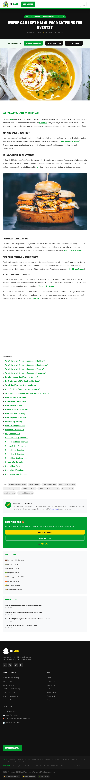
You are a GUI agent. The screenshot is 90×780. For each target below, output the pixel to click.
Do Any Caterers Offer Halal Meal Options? (22, 381)
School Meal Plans (12, 466)
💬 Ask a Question (54, 43)
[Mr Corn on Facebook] (5, 665)
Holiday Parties (76, 766)
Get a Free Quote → (12, 748)
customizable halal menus (17, 484)
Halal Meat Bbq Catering (15, 413)
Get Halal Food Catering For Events (21, 112)
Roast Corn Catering (9, 692)
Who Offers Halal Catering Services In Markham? (25, 361)
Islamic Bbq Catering (13, 421)
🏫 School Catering (12, 564)
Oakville (34, 759)
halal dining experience (11, 489)
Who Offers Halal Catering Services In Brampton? (25, 373)
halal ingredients (9, 493)
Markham (47, 759)
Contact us (54, 509)
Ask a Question (45, 538)
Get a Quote (28, 4)
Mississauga (12, 759)
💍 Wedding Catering (12, 568)
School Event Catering (14, 450)
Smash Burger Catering (10, 696)
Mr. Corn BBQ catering (25, 493)
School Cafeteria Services (16, 474)
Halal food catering (29, 489)
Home (49, 678)
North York (18, 762)
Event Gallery (51, 692)
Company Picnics (18, 766)
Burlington (40, 759)
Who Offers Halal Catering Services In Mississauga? (26, 365)
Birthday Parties (66, 766)
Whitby (67, 759)
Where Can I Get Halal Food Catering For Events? (45, 17)
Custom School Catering (15, 446)
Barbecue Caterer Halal (14, 429)
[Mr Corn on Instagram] (10, 665)
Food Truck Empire (76, 269)
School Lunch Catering (14, 454)
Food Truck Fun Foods (10, 700)
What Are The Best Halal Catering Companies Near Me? (27, 393)
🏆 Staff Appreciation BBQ (14, 577)
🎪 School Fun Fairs (12, 581)
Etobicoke (11, 762)
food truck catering (49, 484)
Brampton (21, 759)
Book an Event (52, 685)
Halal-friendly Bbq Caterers (16, 409)
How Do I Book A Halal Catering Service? (21, 377)
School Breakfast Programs (16, 442)
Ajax (62, 759)
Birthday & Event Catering (11, 689)
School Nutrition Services (16, 458)
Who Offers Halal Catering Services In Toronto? (24, 369)
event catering (34, 484)
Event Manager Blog (72, 250)
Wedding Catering (8, 685)
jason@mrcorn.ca (12, 715)
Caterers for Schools (14, 462)
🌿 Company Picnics (12, 572)
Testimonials (51, 696)
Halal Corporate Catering (15, 397)
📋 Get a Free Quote (33, 43)
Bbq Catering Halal (12, 434)
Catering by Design (46, 286)
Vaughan (27, 759)
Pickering (82, 759)
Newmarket (74, 759)
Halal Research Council (70, 141)
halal (11, 119)
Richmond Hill (56, 759)
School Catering (8, 681)
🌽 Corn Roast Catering (13, 585)
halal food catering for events (49, 489)
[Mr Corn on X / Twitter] (16, 665)
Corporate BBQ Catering (11, 678)
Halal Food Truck (67, 489)
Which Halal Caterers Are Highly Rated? (21, 385)
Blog (48, 700)
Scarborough (27, 762)
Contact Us (51, 681)
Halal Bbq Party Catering (15, 405)
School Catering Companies (16, 438)
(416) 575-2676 (11, 711)
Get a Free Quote (45, 532)
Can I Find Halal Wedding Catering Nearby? (22, 389)
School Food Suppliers (14, 470)
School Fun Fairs (45, 766)
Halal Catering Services (15, 425)
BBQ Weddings (55, 766)
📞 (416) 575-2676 (73, 43)
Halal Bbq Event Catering (15, 417)
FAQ (48, 689)
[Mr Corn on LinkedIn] (21, 665)
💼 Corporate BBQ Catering (14, 560)
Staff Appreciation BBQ (32, 766)
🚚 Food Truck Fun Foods (13, 589)
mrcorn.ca (43, 123)
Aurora (5, 762)
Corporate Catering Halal (15, 401)
